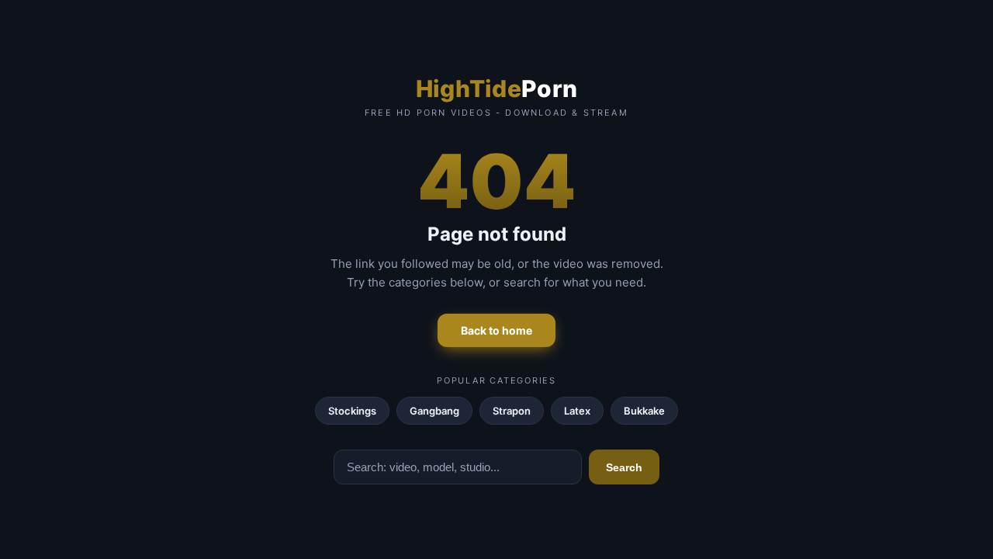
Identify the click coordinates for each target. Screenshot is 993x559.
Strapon (512, 410)
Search (624, 467)
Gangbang (434, 410)
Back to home (496, 330)
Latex (577, 410)
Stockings (352, 410)
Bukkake (644, 410)
